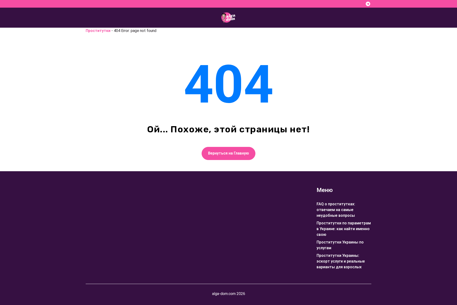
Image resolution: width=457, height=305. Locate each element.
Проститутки (98, 30)
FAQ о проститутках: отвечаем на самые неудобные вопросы (336, 210)
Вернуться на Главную (228, 153)
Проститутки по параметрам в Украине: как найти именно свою (344, 229)
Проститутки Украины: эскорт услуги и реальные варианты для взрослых (341, 261)
